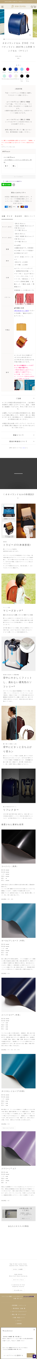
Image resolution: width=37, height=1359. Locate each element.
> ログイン (18, 1320)
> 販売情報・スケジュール (18, 1305)
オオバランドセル (18, 1279)
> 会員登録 (18, 1323)
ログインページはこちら (8, 146)
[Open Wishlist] (34, 1356)
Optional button (8, 1128)
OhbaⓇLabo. (18, 1290)
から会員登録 (8, 1349)
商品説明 (18, 216)
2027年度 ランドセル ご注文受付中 (18, 1)
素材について (30, 216)
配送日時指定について (18, 441)
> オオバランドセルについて (18, 1311)
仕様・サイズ (7, 216)
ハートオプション (18, 159)
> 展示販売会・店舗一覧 (18, 1308)
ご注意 (18, 398)
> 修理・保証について (18, 1317)
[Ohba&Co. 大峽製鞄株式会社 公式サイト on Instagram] (13, 184)
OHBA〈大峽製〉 (18, 1269)
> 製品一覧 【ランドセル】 (18, 1314)
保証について (18, 435)
